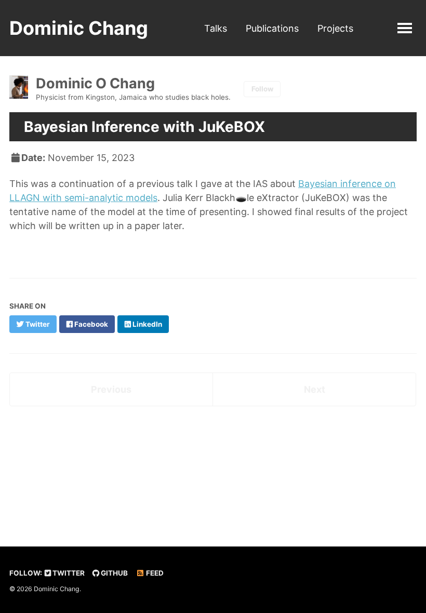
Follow (262, 89)
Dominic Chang (78, 28)
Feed (154, 573)
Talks (215, 28)
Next (314, 389)
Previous (111, 389)
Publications (272, 28)
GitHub (113, 573)
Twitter (68, 573)
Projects (335, 28)
